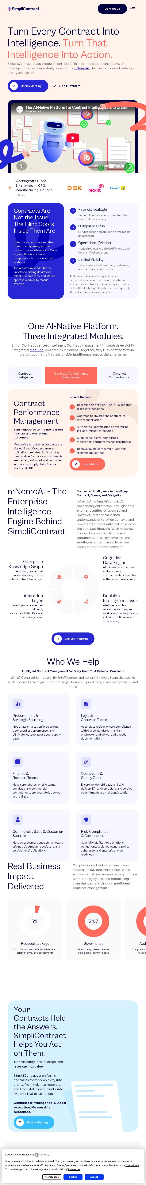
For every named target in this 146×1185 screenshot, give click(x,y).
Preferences (52, 1177)
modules (36, 350)
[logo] (24, 9)
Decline (73, 1177)
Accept (94, 1177)
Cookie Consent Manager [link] (18, 1154)
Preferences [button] (74, 1169)
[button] (132, 8)
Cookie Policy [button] (132, 1165)
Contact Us (112, 8)
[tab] (25, 375)
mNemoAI (81, 68)
